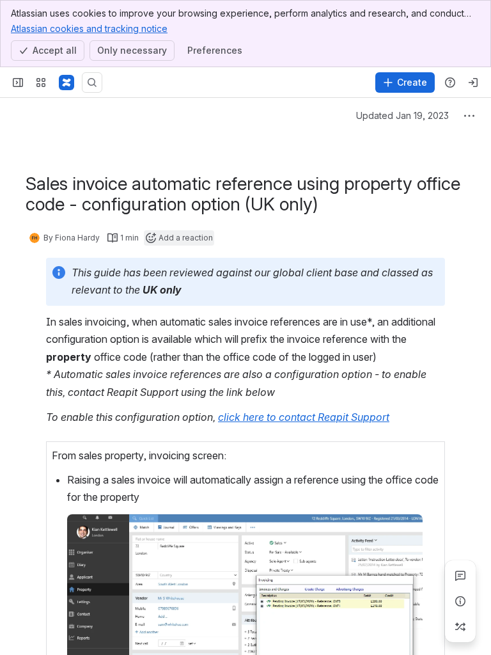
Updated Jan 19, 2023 (402, 115)
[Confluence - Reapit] (66, 82)
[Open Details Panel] (460, 601)
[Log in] (473, 82)
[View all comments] (460, 575)
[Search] (92, 82)
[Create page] (460, 627)
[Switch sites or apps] (41, 82)
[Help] (450, 82)
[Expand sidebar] (18, 82)
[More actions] (469, 116)
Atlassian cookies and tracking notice (89, 28)
